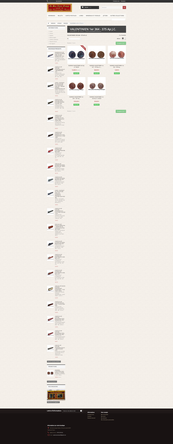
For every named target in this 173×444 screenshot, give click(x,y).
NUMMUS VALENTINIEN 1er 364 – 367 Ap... (76, 97)
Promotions (52, 366)
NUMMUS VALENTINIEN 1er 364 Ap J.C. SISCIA (97, 97)
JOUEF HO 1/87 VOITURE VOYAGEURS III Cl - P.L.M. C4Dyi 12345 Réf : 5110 (60, 211)
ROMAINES (66, 23)
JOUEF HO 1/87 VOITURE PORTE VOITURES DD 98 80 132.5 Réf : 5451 (59, 101)
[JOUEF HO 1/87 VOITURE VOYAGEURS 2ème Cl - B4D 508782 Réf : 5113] (50, 70)
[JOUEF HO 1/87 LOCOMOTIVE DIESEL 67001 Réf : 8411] (50, 180)
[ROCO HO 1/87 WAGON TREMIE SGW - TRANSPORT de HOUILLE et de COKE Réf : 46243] (50, 227)
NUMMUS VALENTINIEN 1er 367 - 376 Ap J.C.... (97, 66)
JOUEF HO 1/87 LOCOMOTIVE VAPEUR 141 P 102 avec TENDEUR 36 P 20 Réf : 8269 (59, 118)
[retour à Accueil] (48, 23)
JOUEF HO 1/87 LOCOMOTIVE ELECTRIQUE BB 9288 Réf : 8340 (60, 149)
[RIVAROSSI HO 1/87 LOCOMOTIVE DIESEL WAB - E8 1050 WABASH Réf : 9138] (50, 55)
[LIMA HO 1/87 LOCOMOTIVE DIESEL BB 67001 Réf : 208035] (50, 166)
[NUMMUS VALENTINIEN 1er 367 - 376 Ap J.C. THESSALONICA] (96, 54)
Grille (123, 39)
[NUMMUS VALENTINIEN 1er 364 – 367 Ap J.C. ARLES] (76, 86)
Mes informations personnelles (107, 419)
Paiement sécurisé (53, 41)
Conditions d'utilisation (53, 39)
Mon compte (104, 412)
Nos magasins (52, 43)
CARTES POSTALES (70, 15)
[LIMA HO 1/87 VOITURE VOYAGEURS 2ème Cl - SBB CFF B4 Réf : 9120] (50, 348)
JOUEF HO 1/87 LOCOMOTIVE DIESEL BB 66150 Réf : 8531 (60, 242)
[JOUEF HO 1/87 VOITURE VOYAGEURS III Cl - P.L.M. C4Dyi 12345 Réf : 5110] (50, 211)
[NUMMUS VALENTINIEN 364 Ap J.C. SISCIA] (76, 54)
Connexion (123, 1)
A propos (89, 416)
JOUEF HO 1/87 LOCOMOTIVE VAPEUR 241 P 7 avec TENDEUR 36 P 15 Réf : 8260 (60, 135)
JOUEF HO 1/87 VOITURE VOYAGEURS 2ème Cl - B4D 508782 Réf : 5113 (60, 69)
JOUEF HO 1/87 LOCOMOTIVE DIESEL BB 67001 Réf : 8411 (60, 178)
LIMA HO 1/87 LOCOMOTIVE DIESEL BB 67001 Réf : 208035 (60, 165)
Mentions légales (52, 37)
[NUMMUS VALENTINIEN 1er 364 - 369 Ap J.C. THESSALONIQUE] (116, 54)
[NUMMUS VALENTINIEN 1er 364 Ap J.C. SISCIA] (96, 86)
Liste (125, 39)
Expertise (51, 35)
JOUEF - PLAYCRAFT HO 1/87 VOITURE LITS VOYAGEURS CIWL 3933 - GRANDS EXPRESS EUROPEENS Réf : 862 (60, 85)
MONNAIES (51, 15)
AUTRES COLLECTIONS (117, 15)
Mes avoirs (103, 416)
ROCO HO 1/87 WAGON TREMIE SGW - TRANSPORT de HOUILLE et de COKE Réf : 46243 (60, 227)
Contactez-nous (116, 1)
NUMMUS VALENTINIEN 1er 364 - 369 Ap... (117, 66)
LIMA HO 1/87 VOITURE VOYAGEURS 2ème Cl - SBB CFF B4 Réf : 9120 (60, 348)
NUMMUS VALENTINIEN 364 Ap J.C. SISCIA (76, 66)
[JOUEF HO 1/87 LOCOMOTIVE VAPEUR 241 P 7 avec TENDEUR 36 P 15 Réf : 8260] (50, 135)
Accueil (50, 31)
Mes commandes (104, 414)
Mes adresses (104, 418)
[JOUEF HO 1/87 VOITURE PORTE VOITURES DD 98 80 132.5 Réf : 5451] (50, 102)
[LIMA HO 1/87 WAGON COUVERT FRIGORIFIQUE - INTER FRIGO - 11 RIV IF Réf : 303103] (50, 289)
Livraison (51, 33)
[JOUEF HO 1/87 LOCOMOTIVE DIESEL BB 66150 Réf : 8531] (50, 244)
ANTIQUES (59, 23)
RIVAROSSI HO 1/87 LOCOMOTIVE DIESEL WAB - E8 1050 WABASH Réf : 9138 (60, 54)
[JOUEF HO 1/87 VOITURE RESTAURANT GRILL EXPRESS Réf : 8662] (50, 319)
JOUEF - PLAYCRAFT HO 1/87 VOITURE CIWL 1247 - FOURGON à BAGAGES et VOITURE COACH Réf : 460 (60, 194)
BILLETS (60, 15)
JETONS (105, 15)
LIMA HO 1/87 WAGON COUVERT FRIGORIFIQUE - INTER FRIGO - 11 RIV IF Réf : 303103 (60, 288)
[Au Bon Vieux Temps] (59, 8)
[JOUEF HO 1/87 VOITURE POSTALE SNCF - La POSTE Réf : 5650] (50, 304)
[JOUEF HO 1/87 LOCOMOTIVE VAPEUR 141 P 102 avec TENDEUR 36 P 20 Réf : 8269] (50, 118)
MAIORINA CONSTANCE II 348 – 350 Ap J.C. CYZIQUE (59, 371)
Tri (67, 38)
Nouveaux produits (54, 48)
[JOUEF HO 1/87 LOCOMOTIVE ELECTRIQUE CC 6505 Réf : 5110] (50, 257)
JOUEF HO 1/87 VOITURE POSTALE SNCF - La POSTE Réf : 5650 (60, 303)
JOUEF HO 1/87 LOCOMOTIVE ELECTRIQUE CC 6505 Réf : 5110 (60, 256)
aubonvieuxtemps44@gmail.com (59, 435)
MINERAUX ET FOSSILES (93, 15)
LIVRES (81, 15)
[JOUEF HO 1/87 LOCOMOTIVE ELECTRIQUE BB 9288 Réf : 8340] (50, 151)
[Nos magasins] (56, 395)
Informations (53, 28)
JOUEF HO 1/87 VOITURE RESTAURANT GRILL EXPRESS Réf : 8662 (59, 318)
